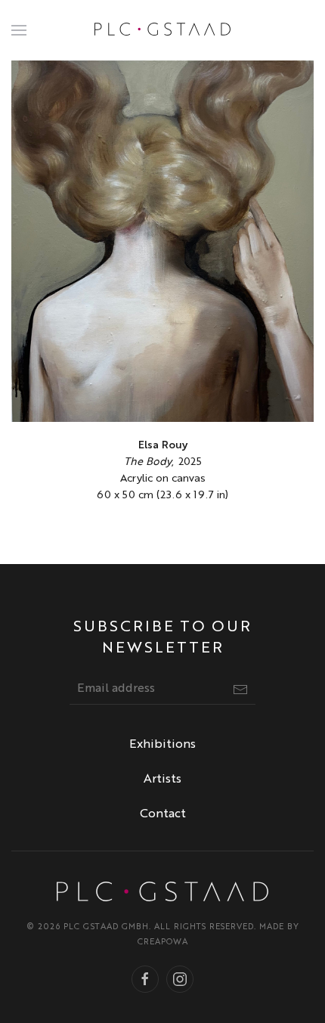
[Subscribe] (240, 689)
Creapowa (163, 942)
